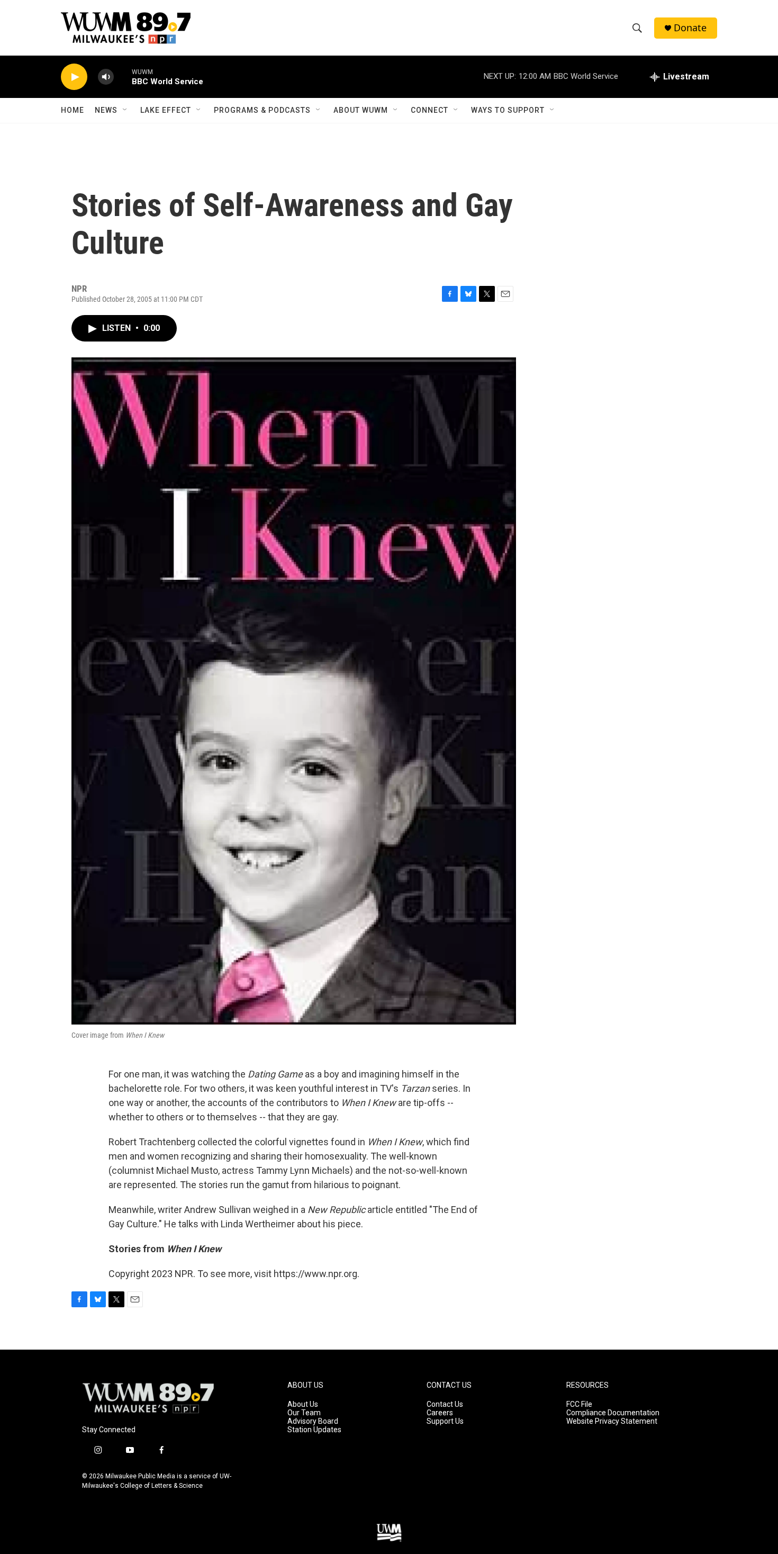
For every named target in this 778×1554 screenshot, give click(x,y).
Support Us (445, 1421)
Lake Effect (165, 110)
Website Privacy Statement (611, 1421)
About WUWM (360, 110)
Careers (440, 1413)
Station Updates (314, 1430)
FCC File (579, 1404)
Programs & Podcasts (262, 110)
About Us (302, 1404)
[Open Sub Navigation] (125, 110)
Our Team (304, 1413)
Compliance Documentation (612, 1413)
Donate (690, 27)
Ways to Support (508, 110)
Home (72, 110)
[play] (74, 77)
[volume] (106, 77)
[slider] (122, 76)
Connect (429, 110)
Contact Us (445, 1404)
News (106, 110)
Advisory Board (312, 1421)
